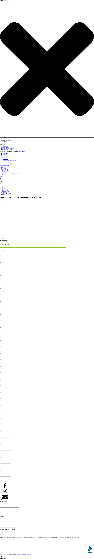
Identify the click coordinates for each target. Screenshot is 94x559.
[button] (47, 69)
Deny (4, 151)
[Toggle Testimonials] (18, 192)
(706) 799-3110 (5, 159)
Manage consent (3, 558)
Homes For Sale (5, 170)
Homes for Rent (5, 169)
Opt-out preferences (5, 153)
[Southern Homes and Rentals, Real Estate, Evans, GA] (89, 549)
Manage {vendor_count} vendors (8, 148)
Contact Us (4, 174)
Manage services (5, 147)
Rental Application (5, 171)
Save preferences (16, 151)
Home (3, 167)
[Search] (11, 164)
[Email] (5, 499)
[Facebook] (5, 488)
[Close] (2, 181)
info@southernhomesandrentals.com (9, 160)
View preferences (9, 151)
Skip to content (2, 157)
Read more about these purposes (7, 149)
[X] (5, 493)
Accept (1, 151)
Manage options (5, 146)
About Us (4, 168)
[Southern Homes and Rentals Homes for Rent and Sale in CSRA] (5, 165)
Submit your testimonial (15, 173)
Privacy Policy (4, 154)
